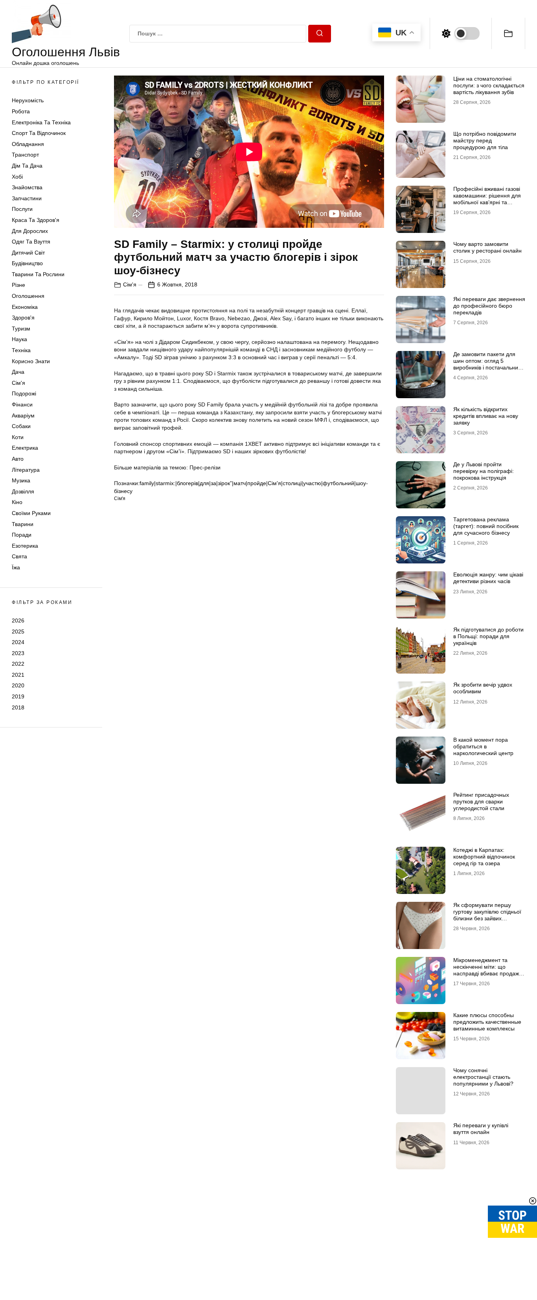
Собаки (21, 426)
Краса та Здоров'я (35, 220)
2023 (18, 653)
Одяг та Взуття (31, 241)
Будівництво (27, 263)
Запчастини (27, 198)
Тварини (22, 524)
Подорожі (24, 393)
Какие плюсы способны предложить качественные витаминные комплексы (487, 1022)
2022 (18, 664)
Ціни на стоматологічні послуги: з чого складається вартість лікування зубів (488, 85)
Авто (18, 459)
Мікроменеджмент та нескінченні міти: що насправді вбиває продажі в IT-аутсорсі (488, 970)
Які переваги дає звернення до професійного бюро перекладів (489, 306)
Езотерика (25, 546)
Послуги (22, 209)
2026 (18, 620)
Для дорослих (30, 231)
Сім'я (18, 383)
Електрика (25, 448)
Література (26, 470)
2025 (18, 631)
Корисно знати (31, 361)
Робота (21, 111)
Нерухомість (28, 100)
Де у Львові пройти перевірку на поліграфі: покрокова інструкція (483, 471)
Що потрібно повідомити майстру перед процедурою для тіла (484, 140)
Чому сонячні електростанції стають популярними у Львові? (483, 1077)
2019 (18, 696)
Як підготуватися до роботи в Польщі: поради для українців (488, 636)
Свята (19, 556)
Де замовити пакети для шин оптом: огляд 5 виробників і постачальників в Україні (488, 364)
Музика (21, 480)
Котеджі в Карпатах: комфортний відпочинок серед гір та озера (484, 856)
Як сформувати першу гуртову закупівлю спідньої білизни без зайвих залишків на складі (487, 915)
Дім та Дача (27, 165)
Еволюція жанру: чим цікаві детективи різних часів (488, 577)
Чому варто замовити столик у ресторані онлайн (487, 247)
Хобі (17, 177)
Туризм (21, 328)
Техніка (21, 350)
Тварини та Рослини (38, 274)
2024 (18, 642)
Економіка (25, 307)
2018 (18, 707)
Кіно (17, 502)
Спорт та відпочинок (39, 133)
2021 (18, 675)
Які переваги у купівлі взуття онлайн (480, 1128)
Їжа (16, 567)
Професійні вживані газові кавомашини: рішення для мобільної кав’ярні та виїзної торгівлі (487, 199)
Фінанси (22, 404)
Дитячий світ (28, 252)
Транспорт (25, 154)
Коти (18, 437)
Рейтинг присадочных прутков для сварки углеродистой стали (481, 801)
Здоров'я (23, 317)
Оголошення (28, 296)
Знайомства (27, 187)
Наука (19, 339)
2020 (18, 685)
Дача (18, 372)
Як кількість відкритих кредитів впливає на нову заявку (485, 416)
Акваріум (23, 415)
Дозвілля (23, 491)
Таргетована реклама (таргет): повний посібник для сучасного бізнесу (486, 526)
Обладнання (28, 144)
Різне (18, 285)
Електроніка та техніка (41, 122)
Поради (21, 535)
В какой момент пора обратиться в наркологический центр (483, 746)
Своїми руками (31, 513)
